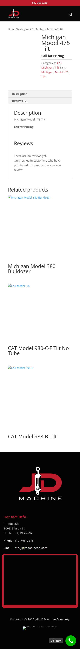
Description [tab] (19, 94)
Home (11, 29)
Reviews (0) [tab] (19, 101)
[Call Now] (70, 640)
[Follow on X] (44, 638)
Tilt (57, 67)
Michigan (22, 29)
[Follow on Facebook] (36, 638)
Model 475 (62, 72)
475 (32, 29)
